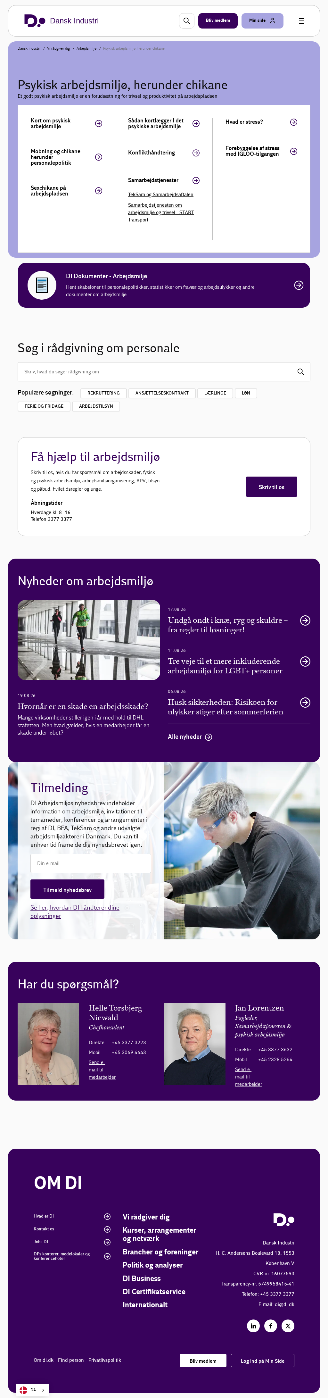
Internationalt (145, 1305)
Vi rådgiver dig (59, 48)
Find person (71, 1360)
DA (33, 1390)
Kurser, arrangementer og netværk (159, 1235)
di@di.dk (284, 1305)
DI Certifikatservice (154, 1292)
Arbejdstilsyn (96, 406)
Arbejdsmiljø (87, 48)
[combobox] (32, 1390)
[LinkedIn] (253, 1325)
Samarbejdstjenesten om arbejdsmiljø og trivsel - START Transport (161, 212)
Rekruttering (103, 393)
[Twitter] (288, 1325)
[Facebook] (270, 1325)
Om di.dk (43, 1360)
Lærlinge (215, 393)
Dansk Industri (29, 48)
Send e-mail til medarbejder (102, 1069)
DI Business (142, 1279)
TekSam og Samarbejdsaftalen (160, 195)
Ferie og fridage (44, 406)
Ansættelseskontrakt (162, 393)
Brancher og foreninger (161, 1252)
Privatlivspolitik (104, 1360)
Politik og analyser (153, 1265)
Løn (246, 393)
